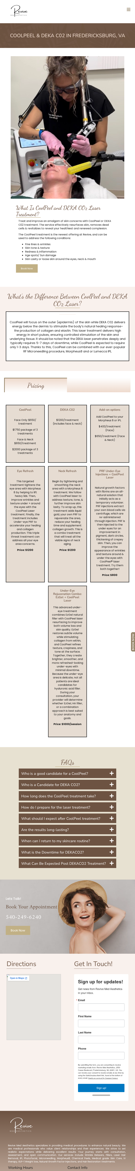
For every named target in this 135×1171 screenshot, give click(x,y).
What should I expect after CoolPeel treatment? (60, 818)
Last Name (84, 1032)
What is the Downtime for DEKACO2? (52, 852)
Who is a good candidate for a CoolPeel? (54, 773)
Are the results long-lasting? (45, 829)
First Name (85, 1016)
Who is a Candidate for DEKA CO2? (50, 784)
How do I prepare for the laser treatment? (55, 807)
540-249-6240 (23, 917)
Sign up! (101, 1088)
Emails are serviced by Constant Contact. (103, 1078)
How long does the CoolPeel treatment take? (58, 796)
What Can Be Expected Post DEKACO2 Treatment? (63, 863)
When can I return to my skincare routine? (55, 841)
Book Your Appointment (31, 907)
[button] (67, 773)
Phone (82, 1048)
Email (81, 1000)
